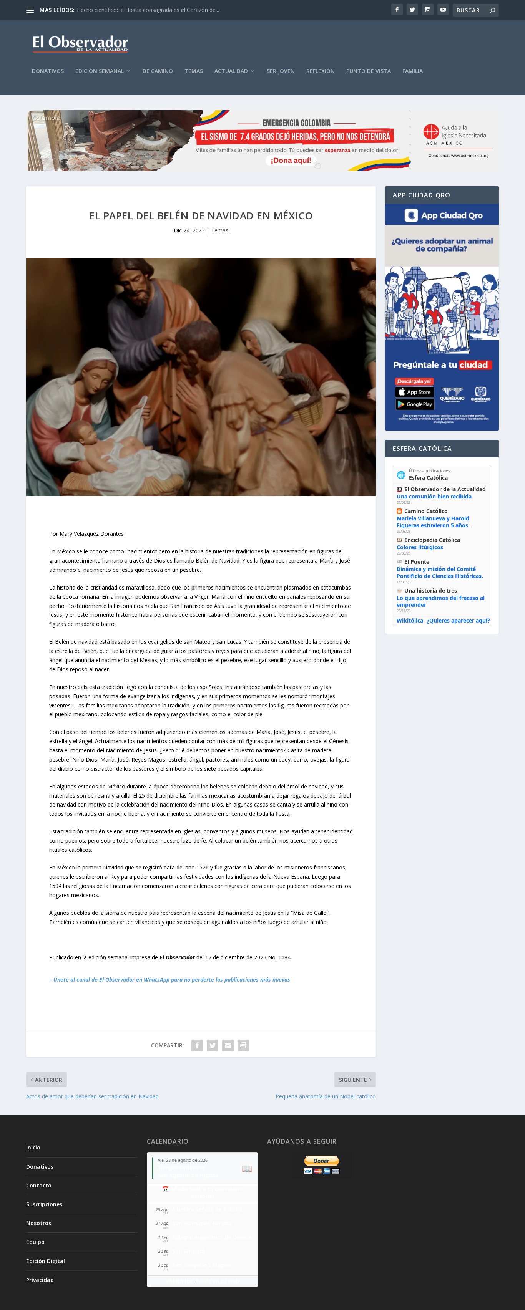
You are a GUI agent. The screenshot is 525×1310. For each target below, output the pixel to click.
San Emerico (189, 1251)
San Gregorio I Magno (202, 1265)
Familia (412, 71)
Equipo (35, 1241)
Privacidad (40, 1280)
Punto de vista (368, 71)
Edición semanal (99, 71)
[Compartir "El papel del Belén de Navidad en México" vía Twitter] (212, 1045)
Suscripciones (44, 1204)
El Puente (416, 561)
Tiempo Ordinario (181, 1167)
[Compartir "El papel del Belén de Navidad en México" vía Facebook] (197, 1045)
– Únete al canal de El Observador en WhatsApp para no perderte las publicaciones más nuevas (169, 979)
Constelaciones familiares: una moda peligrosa (135, 9)
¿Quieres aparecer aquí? (458, 620)
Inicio (33, 1147)
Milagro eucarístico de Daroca (212, 1237)
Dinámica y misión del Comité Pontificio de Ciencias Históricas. (440, 572)
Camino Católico (426, 511)
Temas (193, 71)
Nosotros (38, 1223)
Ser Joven (281, 71)
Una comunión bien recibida (434, 496)
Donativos (48, 71)
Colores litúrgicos (420, 547)
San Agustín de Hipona (188, 1175)
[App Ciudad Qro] (441, 317)
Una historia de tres (430, 590)
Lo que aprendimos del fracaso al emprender (441, 601)
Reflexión (320, 71)
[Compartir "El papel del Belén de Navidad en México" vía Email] (228, 1045)
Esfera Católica (428, 477)
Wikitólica (410, 620)
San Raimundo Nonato (203, 1223)
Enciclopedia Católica (432, 539)
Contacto (39, 1185)
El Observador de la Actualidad (445, 489)
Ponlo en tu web (217, 1281)
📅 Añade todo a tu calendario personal (202, 1192)
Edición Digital (45, 1261)
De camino (158, 71)
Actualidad (231, 71)
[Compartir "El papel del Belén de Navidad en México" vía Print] (243, 1045)
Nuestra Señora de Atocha (207, 1209)
